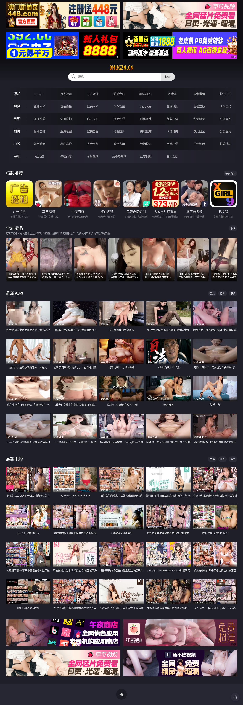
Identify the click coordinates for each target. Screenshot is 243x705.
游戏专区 (119, 94)
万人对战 (92, 94)
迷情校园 (146, 144)
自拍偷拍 (66, 106)
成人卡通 (92, 119)
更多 (232, 293)
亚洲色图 (66, 131)
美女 (212, 293)
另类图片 (225, 131)
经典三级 (172, 119)
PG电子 (39, 94)
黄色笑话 (199, 144)
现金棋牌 (199, 94)
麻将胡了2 (145, 94)
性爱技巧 (225, 144)
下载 (232, 228)
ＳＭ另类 (225, 106)
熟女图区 (199, 131)
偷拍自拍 (66, 119)
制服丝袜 (146, 119)
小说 (16, 143)
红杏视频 (146, 156)
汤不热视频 (119, 156)
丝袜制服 (172, 106)
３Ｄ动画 (119, 106)
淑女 (222, 459)
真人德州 (66, 94)
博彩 (16, 93)
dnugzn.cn (121, 67)
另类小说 (172, 144)
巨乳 (222, 293)
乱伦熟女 (199, 119)
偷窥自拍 (39, 131)
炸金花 (172, 94)
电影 (16, 118)
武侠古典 (119, 144)
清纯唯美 (172, 131)
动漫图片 (119, 131)
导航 (16, 156)
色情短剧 (172, 156)
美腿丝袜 (146, 131)
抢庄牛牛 (225, 94)
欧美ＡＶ (92, 106)
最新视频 (14, 293)
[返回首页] (235, 697)
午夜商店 (66, 156)
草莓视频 (92, 156)
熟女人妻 (146, 106)
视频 (16, 106)
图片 (16, 131)
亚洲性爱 (39, 119)
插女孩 (39, 156)
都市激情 (39, 144)
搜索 (168, 77)
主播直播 (199, 106)
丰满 (212, 459)
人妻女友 (92, 144)
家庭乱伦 (66, 144)
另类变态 (225, 119)
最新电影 (14, 459)
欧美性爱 (119, 119)
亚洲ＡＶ (39, 106)
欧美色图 (92, 131)
